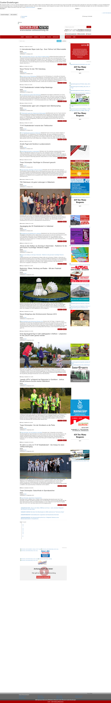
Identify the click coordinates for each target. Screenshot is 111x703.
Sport (62, 37)
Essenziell (2, 8)
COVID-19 (36, 37)
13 (22, 525)
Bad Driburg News (22, 696)
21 (22, 536)
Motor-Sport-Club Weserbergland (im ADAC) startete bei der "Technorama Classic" (42, 512)
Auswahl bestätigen (5, 14)
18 (22, 532)
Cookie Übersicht (62, 699)
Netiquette (56, 699)
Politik (49, 37)
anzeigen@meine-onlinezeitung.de (84, 30)
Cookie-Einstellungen (71, 699)
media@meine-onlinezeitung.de (85, 29)
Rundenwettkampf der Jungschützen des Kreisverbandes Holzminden (40, 514)
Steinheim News (22, 698)
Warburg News (41, 698)
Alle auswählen (14, 14)
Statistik (39, 8)
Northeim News (78, 697)
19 (22, 533)
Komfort (77, 8)
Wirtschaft (56, 37)
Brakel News (40, 696)
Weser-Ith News (59, 698)
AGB (36, 699)
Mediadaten (50, 699)
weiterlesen (60, 64)
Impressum (39, 699)
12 (22, 524)
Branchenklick (24, 16)
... (22, 527)
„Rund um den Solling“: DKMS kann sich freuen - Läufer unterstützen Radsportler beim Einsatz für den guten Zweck (42, 508)
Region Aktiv (29, 37)
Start (22, 37)
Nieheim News (59, 697)
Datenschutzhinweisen (30, 7)
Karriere (23, 17)
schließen (64, 41)
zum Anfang (90, 693)
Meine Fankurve (41, 697)
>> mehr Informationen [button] (106, 12)
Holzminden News (79, 696)
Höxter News (21, 697)
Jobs (74, 37)
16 (22, 529)
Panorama (68, 37)
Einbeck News (59, 696)
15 (22, 528)
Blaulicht (42, 37)
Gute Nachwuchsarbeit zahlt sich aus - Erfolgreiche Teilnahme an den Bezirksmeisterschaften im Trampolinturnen (40, 518)
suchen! (59, 41)
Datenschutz (45, 699)
